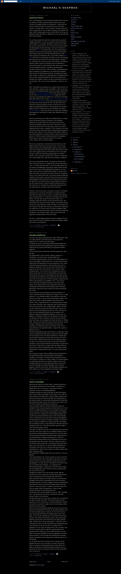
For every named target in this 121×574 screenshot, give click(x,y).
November (77, 149)
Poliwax (73, 24)
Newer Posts (32, 561)
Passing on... (38, 555)
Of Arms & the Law (76, 28)
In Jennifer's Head (76, 17)
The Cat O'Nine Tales (77, 26)
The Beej (73, 22)
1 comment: (51, 553)
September (77, 162)
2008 (74, 142)
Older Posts (65, 561)
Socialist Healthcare (37, 235)
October (76, 152)
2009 (74, 140)
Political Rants (39, 226)
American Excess (36, 18)
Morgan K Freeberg (76, 37)
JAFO (72, 39)
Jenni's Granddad (36, 382)
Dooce (72, 35)
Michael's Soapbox (60, 7)
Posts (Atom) (40, 565)
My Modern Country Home (78, 41)
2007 (74, 145)
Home (49, 561)
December (77, 147)
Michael (75, 170)
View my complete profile (79, 173)
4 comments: (53, 225)
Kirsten (73, 30)
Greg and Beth (75, 43)
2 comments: (52, 371)
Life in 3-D (73, 20)
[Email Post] (58, 225)
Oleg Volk (73, 45)
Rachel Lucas (74, 32)
